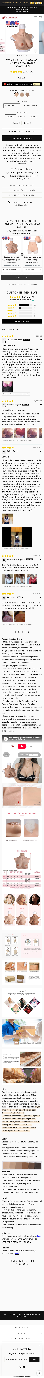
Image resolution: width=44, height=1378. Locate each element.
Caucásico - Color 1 (16, 94)
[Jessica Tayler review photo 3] (32, 432)
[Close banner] (42, 3)
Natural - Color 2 (22, 94)
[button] (16, 72)
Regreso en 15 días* (22, 185)
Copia (36, 84)
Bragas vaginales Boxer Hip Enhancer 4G (32, 260)
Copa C (21, 117)
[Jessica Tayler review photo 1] (7, 432)
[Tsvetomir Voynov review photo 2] (19, 579)
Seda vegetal (11, 106)
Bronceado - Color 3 (27, 94)
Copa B (10, 117)
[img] (8, 336)
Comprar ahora (22, 138)
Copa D (33, 117)
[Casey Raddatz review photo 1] (7, 386)
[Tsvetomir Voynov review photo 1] (7, 579)
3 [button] (22, 632)
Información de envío (22, 190)
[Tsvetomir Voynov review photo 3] (32, 579)
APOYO (21, 1333)
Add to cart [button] (22, 280)
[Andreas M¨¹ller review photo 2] (19, 616)
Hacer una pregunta (22, 195)
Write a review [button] (22, 321)
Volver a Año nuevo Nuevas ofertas (23, 1316)
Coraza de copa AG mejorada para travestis (11, 260)
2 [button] (19, 632)
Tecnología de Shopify (22, 1376)
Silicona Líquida (31, 106)
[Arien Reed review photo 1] (7, 518)
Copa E (16, 123)
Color (22, 90)
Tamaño (22, 112)
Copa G (27, 123)
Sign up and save (21, 1339)
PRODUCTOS (21, 1327)
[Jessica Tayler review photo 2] (19, 432)
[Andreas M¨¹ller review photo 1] (7, 616)
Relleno (22, 101)
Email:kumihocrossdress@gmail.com (18, 1116)
